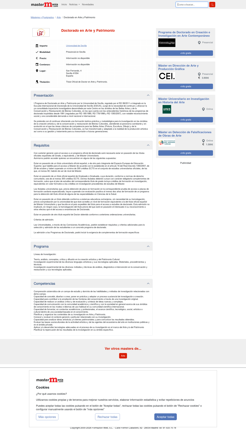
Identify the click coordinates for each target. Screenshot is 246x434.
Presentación (43, 95)
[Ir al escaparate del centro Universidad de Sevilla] (46, 32)
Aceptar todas (165, 417)
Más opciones (47, 417)
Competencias (44, 283)
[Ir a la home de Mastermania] (44, 4)
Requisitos (41, 145)
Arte (123, 355)
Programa (41, 246)
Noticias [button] (73, 4)
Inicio (64, 4)
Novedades (88, 4)
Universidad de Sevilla (76, 45)
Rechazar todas (107, 417)
